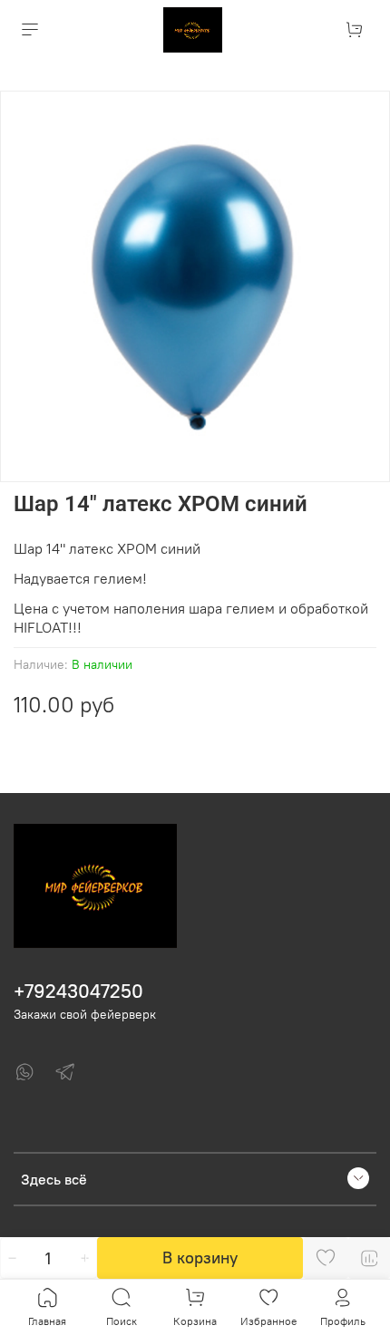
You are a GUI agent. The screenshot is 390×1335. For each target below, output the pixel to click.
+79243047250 (78, 991)
